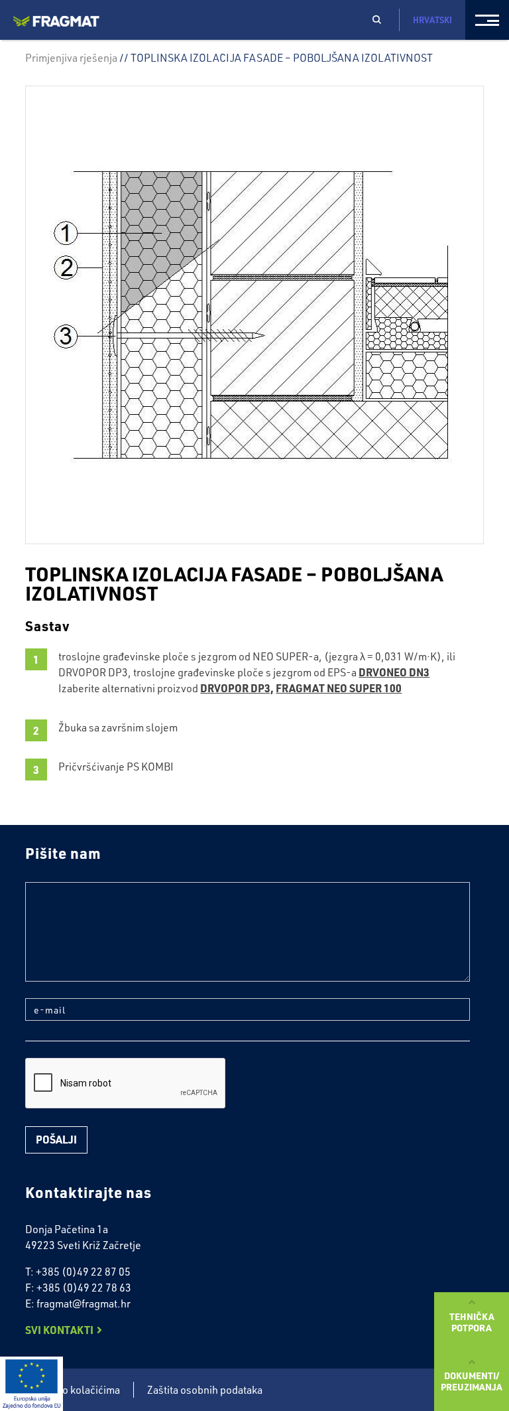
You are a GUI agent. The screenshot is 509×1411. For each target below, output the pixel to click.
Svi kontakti (59, 1330)
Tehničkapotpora (471, 1321)
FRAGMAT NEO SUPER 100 (339, 688)
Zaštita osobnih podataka (204, 1389)
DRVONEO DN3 (394, 672)
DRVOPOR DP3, (237, 688)
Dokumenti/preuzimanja (471, 1380)
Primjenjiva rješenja (71, 57)
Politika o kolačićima (72, 1389)
